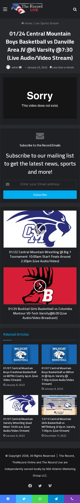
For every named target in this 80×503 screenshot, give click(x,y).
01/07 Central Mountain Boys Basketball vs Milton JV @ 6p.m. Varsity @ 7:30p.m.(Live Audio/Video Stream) (58, 375)
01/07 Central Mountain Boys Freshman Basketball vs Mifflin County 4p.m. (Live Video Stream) (20, 373)
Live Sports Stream (46, 23)
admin (14, 67)
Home (28, 23)
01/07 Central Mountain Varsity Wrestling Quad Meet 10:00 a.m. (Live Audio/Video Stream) (18, 424)
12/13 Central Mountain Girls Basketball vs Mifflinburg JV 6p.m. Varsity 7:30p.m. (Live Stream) (58, 424)
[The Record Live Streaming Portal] (26, 9)
